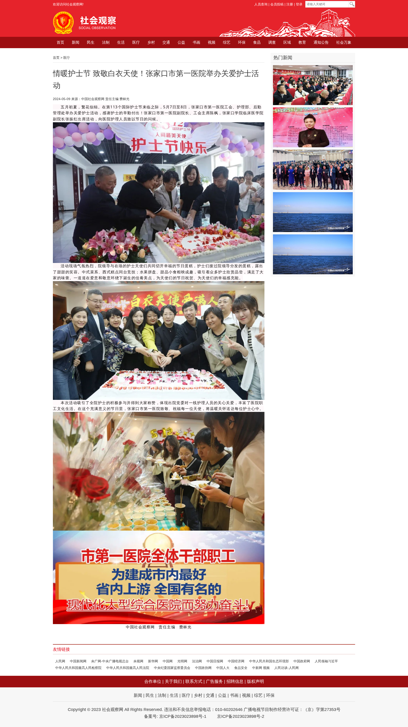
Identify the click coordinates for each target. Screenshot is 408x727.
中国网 (168, 661)
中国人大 (223, 668)
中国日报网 (215, 661)
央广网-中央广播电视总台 (110, 661)
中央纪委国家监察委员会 (172, 668)
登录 (299, 4)
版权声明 (255, 681)
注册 (289, 4)
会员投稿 (277, 4)
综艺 (226, 42)
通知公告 (321, 42)
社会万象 (343, 42)
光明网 (182, 661)
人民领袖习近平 (326, 661)
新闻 (75, 42)
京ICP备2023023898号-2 (240, 716)
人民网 (60, 661)
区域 (287, 42)
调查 (272, 42)
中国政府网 (301, 661)
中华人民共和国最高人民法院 (127, 668)
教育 (302, 42)
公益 (181, 42)
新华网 (153, 661)
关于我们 (173, 681)
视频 (211, 42)
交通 (166, 42)
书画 (196, 42)
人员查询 (261, 4)
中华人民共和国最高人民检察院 (78, 668)
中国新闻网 (78, 661)
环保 (242, 42)
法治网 (197, 661)
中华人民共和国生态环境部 (269, 661)
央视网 (138, 661)
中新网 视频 (261, 668)
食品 (257, 42)
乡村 (151, 42)
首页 (60, 42)
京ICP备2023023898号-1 (182, 716)
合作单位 (152, 681)
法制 (106, 42)
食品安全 (240, 668)
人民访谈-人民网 (286, 668)
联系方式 (193, 681)
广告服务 (214, 681)
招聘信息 (234, 681)
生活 (121, 42)
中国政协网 (203, 668)
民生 (90, 42)
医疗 (136, 42)
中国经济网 (236, 661)
